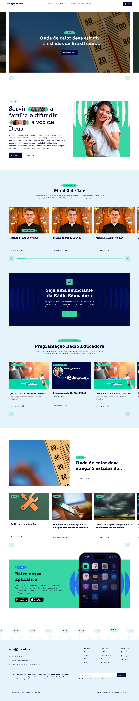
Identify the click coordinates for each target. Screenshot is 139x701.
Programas (81, 4)
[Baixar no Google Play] (22, 599)
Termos (104, 679)
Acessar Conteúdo (69, 49)
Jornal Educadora (106, 655)
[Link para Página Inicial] (20, 3)
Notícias (73, 4)
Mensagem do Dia (106, 662)
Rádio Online (88, 659)
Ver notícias (30, 155)
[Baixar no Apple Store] (37, 599)
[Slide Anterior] (11, 78)
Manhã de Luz (64, 4)
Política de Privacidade (103, 692)
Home (86, 652)
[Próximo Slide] (127, 78)
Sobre (50, 4)
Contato (88, 4)
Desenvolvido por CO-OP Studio (120, 692)
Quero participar (69, 314)
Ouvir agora (15, 155)
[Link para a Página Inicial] (19, 649)
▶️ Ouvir (127, 4)
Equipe (56, 4)
